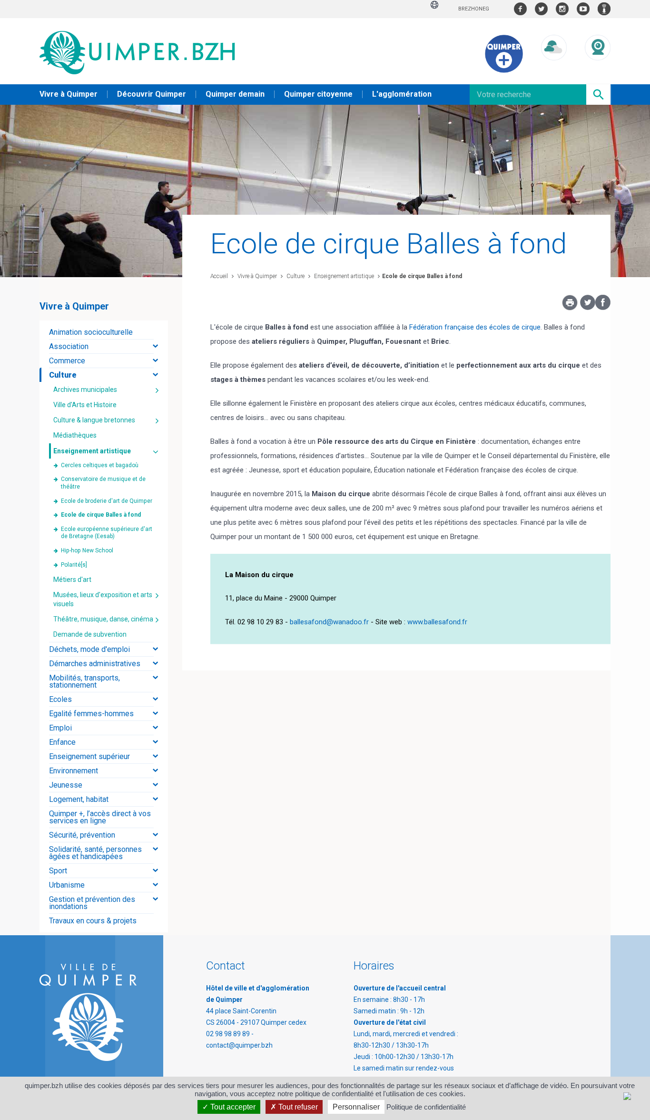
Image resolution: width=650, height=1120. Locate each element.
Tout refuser (297, 1107)
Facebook (520, 8)
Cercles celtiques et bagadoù (99, 465)
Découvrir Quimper (151, 94)
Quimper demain (235, 94)
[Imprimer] (570, 305)
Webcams (598, 69)
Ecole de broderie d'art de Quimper (106, 501)
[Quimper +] (504, 70)
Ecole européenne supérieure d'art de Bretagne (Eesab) (106, 533)
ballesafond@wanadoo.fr (329, 622)
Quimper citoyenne (318, 94)
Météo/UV (554, 69)
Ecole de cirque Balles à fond (422, 276)
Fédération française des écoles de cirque (475, 327)
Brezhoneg (473, 9)
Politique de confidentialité (426, 1107)
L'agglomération (402, 94)
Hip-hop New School (87, 550)
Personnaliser (356, 1107)
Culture (295, 276)
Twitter (541, 8)
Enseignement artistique (343, 276)
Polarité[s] (74, 564)
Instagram (562, 8)
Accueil (219, 276)
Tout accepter (232, 1107)
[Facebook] (603, 307)
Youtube (583, 8)
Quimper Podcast (604, 8)
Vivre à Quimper (68, 94)
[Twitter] (587, 307)
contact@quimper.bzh (239, 1045)
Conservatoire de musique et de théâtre (103, 483)
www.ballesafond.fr (437, 622)
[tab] (103, 332)
